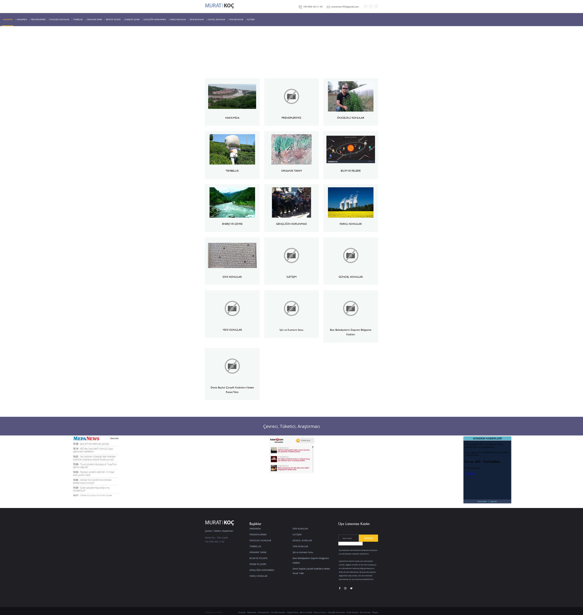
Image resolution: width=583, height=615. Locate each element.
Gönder (368, 538)
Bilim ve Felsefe (306, 612)
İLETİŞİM (251, 19)
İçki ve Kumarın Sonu (303, 552)
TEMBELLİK (78, 19)
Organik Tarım (292, 612)
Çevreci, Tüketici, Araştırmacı (291, 426)
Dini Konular (365, 612)
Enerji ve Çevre (320, 612)
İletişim (375, 612)
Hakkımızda (251, 612)
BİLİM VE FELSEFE (113, 19)
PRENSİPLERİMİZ (38, 19)
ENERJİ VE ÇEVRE (132, 19)
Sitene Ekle (482, 501)
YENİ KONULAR (236, 19)
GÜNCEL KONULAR (216, 19)
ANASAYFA (8, 19)
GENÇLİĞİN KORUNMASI (155, 19)
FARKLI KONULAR (178, 19)
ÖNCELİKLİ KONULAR (59, 19)
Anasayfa (241, 612)
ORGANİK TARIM (94, 19)
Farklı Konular (352, 612)
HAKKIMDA (22, 19)
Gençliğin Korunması (336, 612)
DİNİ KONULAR (197, 19)
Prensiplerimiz (263, 612)
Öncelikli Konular (278, 612)
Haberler (493, 501)
